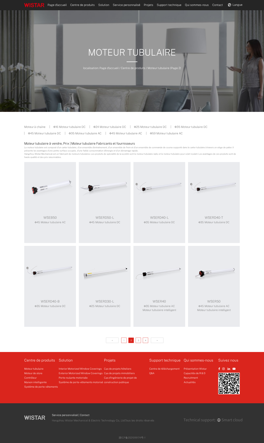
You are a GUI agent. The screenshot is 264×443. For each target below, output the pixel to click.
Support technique (169, 5)
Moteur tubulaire (33, 368)
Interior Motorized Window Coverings (80, 368)
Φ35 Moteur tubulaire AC (85, 133)
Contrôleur (30, 377)
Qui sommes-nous (197, 5)
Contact (217, 5)
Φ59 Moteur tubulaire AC (166, 133)
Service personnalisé (126, 5)
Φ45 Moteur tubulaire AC (125, 133)
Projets (148, 5)
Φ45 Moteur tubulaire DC (44, 133)
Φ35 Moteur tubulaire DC (191, 127)
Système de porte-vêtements (41, 386)
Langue (236, 4)
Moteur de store (33, 373)
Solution (103, 5)
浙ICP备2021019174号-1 (132, 437)
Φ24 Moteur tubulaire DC (109, 127)
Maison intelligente (35, 382)
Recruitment (191, 377)
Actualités (190, 382)
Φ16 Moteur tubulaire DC (69, 127)
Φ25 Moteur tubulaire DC (150, 127)
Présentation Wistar (195, 368)
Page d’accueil (57, 5)
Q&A (151, 373)
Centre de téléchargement (164, 368)
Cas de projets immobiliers (119, 373)
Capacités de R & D (194, 373)
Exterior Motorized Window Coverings (81, 373)
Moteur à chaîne (34, 127)
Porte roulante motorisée (73, 377)
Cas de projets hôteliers (117, 368)
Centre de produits (82, 5)
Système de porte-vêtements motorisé (81, 382)
